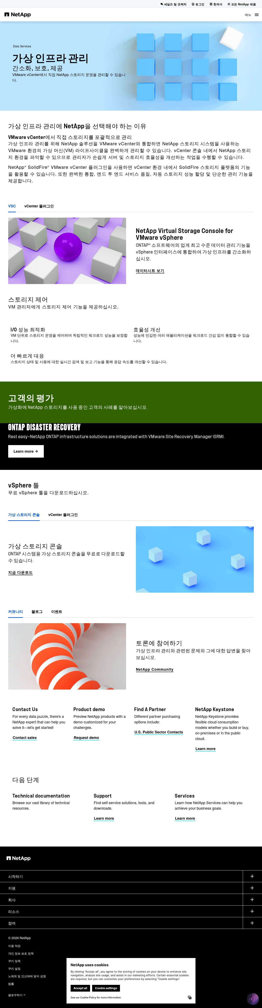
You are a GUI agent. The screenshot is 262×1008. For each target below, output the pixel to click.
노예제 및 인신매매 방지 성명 (27, 976)
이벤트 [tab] (56, 611)
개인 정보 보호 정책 (21, 953)
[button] (252, 14)
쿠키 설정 (14, 968)
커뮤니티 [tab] (15, 611)
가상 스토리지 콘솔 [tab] (24, 514)
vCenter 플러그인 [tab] (39, 206)
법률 (11, 984)
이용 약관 (14, 946)
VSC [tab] (12, 206)
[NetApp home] (17, 14)
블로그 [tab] (37, 611)
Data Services (22, 46)
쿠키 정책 (14, 961)
